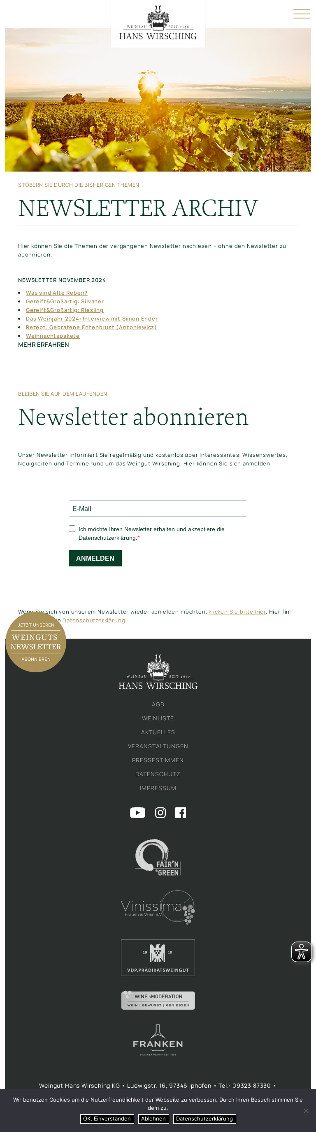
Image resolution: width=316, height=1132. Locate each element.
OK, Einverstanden (107, 1118)
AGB (158, 704)
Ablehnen (153, 1118)
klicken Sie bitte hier (237, 611)
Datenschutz (158, 774)
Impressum (158, 788)
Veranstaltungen (158, 746)
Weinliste (158, 718)
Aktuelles (158, 732)
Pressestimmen (158, 760)
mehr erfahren (43, 344)
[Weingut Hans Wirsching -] (158, 23)
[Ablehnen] (306, 1111)
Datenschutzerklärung (94, 620)
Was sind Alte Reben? (57, 292)
